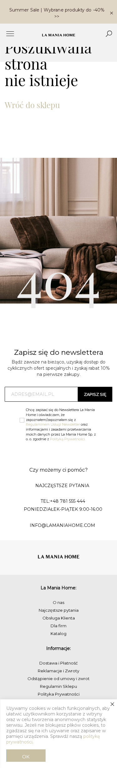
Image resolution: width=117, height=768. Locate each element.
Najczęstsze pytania (59, 610)
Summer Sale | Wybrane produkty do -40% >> (57, 13)
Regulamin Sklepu (58, 686)
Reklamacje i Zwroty (58, 670)
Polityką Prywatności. (67, 439)
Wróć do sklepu (32, 104)
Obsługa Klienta (58, 617)
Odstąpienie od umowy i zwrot (58, 678)
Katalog (58, 633)
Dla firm (58, 625)
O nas (58, 602)
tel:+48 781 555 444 (63, 501)
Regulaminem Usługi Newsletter (53, 424)
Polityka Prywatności (59, 694)
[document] (58, 734)
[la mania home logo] (58, 35)
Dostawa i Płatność (58, 663)
